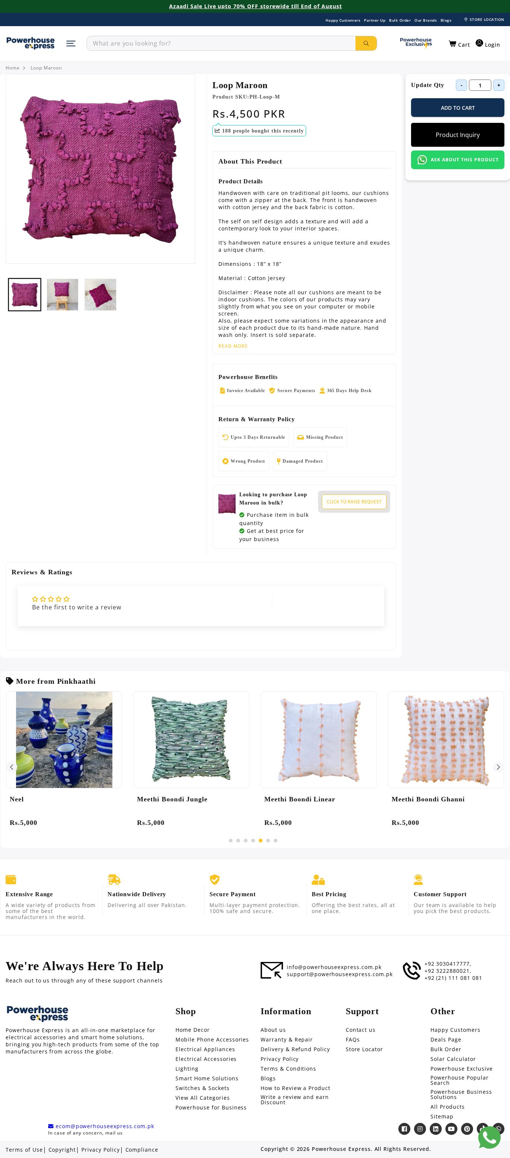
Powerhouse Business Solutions (461, 1094)
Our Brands (425, 20)
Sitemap (442, 1116)
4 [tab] (253, 840)
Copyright (62, 1149)
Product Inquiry (458, 135)
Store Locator (364, 1049)
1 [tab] (231, 840)
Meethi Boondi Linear (299, 799)
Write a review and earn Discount (295, 1100)
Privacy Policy (280, 1059)
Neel (17, 799)
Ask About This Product (464, 159)
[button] (459, 44)
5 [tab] (260, 840)
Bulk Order (400, 20)
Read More (233, 346)
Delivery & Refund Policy (295, 1049)
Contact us (361, 1030)
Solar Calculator (453, 1059)
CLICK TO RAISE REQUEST (354, 502)
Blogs (446, 20)
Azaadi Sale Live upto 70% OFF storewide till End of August (255, 6)
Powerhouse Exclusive (461, 1068)
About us (273, 1030)
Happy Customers (343, 20)
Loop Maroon (46, 68)
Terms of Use (24, 1149)
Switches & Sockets (202, 1088)
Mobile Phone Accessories (212, 1039)
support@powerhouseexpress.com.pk (340, 974)
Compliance (142, 1149)
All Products (447, 1106)
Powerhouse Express (341, 1149)
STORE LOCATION (487, 19)
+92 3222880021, (448, 971)
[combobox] (221, 43)
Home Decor (192, 1030)
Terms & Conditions (288, 1068)
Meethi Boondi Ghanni (428, 799)
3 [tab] (246, 840)
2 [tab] (238, 840)
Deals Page (445, 1039)
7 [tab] (275, 840)
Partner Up (374, 20)
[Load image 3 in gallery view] (100, 295)
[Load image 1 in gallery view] (25, 295)
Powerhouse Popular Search (459, 1080)
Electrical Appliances (205, 1049)
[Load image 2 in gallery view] (63, 295)
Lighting (187, 1068)
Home (13, 68)
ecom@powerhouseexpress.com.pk (104, 1126)
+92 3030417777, (448, 963)
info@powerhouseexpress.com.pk (334, 967)
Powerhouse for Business (211, 1107)
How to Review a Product (295, 1088)
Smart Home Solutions (206, 1078)
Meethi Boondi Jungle (172, 799)
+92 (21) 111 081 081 (453, 978)
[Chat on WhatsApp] (489, 1137)
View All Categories (202, 1097)
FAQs (353, 1039)
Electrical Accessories (206, 1059)
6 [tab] (268, 840)
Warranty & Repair (287, 1039)
